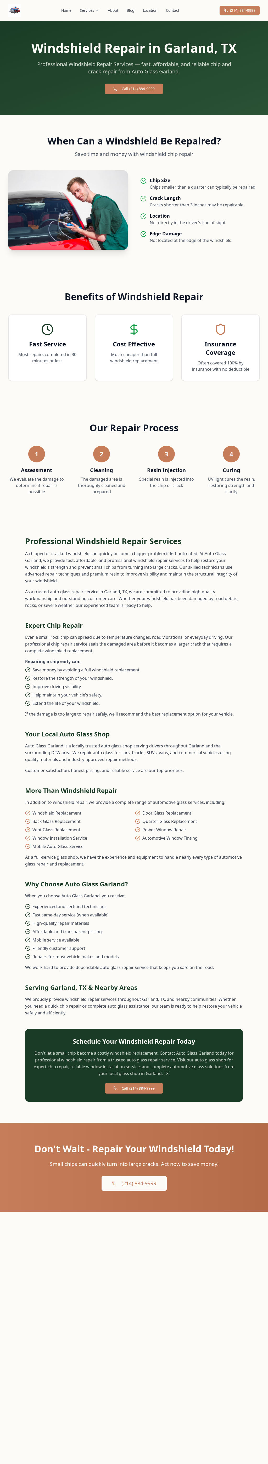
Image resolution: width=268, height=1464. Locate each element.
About (113, 10)
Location (150, 10)
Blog (131, 10)
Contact (172, 10)
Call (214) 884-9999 (138, 88)
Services (87, 10)
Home (66, 10)
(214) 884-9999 (242, 10)
